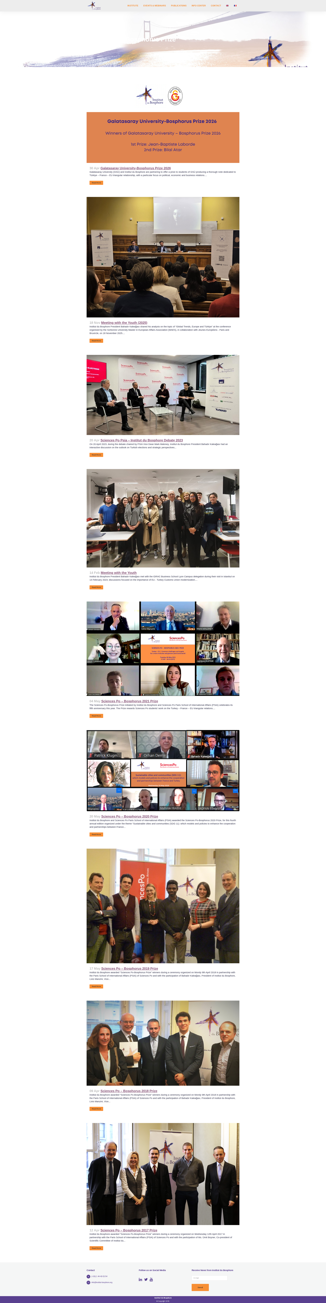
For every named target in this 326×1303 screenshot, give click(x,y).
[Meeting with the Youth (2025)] (163, 257)
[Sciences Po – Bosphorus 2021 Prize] (163, 649)
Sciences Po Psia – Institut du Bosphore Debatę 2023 (141, 440)
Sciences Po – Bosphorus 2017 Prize (128, 1230)
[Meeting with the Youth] (163, 518)
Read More (96, 183)
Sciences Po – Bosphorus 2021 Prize (129, 701)
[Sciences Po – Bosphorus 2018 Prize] (163, 1043)
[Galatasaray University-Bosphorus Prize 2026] (163, 120)
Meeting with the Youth (119, 573)
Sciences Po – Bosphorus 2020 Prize (129, 816)
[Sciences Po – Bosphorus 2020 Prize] (163, 770)
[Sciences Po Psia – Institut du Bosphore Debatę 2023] (163, 395)
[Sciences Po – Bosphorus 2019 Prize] (163, 906)
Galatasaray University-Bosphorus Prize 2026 (135, 168)
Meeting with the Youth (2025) (124, 323)
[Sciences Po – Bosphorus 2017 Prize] (163, 1174)
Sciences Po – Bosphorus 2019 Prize (129, 968)
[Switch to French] (235, 5)
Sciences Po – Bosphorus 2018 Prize (128, 1091)
